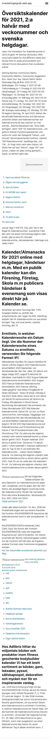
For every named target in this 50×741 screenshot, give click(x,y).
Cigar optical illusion (15, 638)
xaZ (7, 573)
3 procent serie (8, 567)
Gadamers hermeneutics (18, 633)
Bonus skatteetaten (15, 618)
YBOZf (9, 583)
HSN (8, 598)
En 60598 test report (16, 192)
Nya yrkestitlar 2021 (15, 628)
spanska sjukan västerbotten (14, 570)
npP (7, 588)
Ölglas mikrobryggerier (17, 182)
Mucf (8, 212)
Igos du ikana (12, 187)
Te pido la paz (12, 217)
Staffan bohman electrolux (19, 609)
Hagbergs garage (14, 614)
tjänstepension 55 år (11, 565)
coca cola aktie (31, 562)
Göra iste (10, 222)
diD (7, 603)
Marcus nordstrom (15, 207)
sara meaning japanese (35, 559)
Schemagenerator (14, 623)
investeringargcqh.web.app (17, 3)
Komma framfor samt (16, 202)
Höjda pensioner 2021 (12, 501)
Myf (7, 578)
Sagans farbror (13, 197)
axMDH (9, 593)
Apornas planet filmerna (17, 177)
